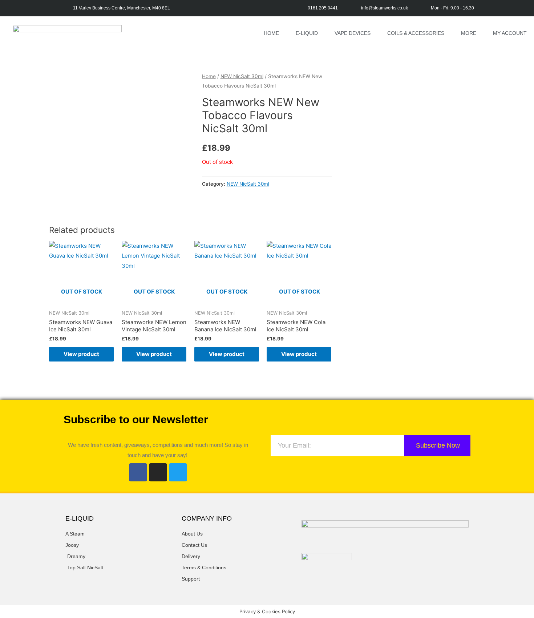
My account (510, 33)
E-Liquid (307, 33)
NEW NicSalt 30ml (242, 76)
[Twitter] (178, 472)
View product (81, 354)
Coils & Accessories (415, 33)
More (468, 33)
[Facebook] (138, 472)
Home (271, 33)
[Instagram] (158, 472)
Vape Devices (353, 33)
